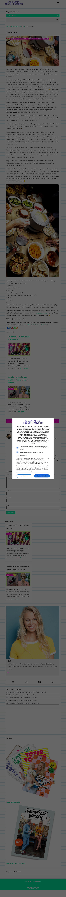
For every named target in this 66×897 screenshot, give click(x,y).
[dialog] (33, 448)
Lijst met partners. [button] (39, 463)
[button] (33, 456)
